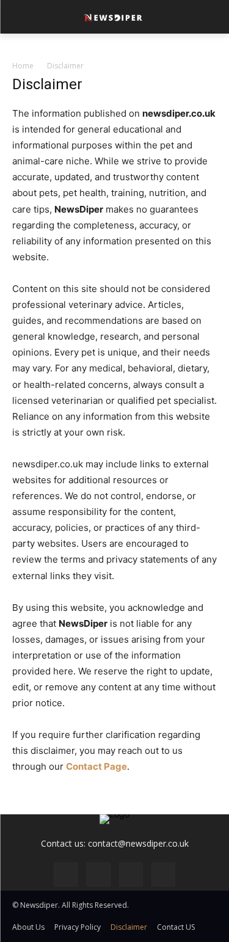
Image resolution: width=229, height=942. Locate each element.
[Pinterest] (131, 874)
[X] (163, 874)
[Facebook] (66, 874)
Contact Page (96, 766)
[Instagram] (98, 874)
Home (23, 65)
